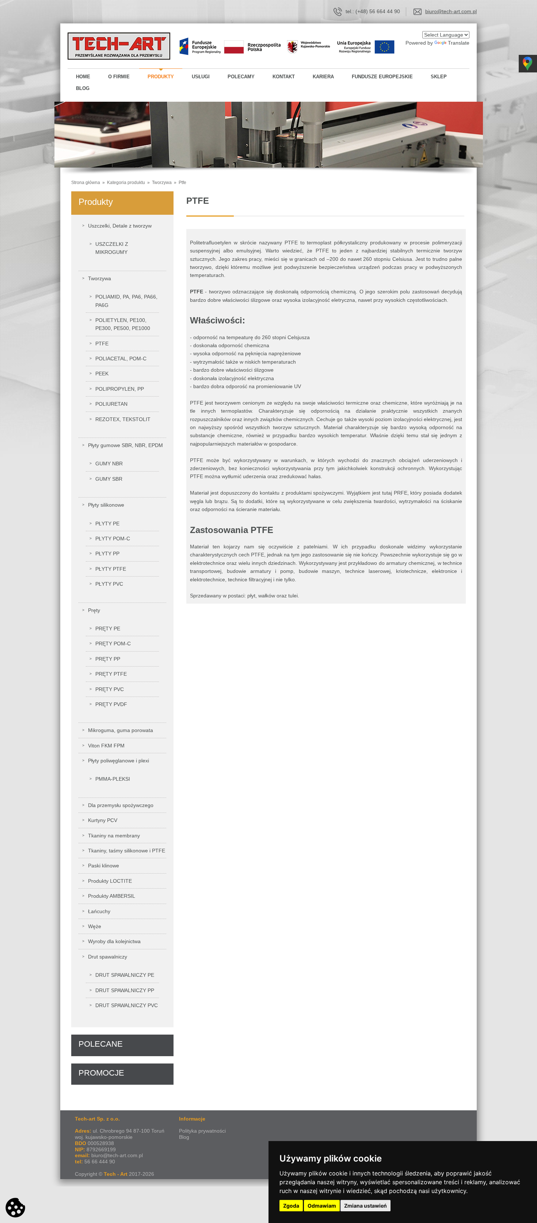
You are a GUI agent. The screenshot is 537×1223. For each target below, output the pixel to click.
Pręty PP (107, 659)
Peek (101, 373)
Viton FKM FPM (106, 746)
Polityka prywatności (202, 1131)
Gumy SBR (108, 479)
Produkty (161, 76)
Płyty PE (107, 523)
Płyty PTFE (110, 569)
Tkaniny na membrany (114, 836)
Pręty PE (107, 628)
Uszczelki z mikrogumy (111, 248)
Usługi (201, 76)
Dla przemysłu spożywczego (120, 805)
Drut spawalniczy (107, 957)
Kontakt (284, 76)
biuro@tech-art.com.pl (451, 11)
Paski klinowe (103, 866)
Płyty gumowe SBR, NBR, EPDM (125, 445)
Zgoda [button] (291, 1206)
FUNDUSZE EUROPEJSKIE (382, 76)
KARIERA (323, 76)
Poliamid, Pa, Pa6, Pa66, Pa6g (126, 301)
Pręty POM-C (113, 643)
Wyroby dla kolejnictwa (114, 941)
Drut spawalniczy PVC (126, 1005)
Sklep (439, 76)
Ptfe (182, 182)
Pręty (94, 610)
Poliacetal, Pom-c (120, 358)
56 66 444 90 (99, 1161)
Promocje (101, 1072)
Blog (83, 88)
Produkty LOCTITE (110, 881)
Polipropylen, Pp (119, 389)
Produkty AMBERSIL (111, 896)
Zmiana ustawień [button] (365, 1206)
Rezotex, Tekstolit (123, 419)
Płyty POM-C (112, 538)
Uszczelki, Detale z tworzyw (120, 226)
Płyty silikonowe (106, 505)
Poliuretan (111, 404)
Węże (94, 926)
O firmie (119, 76)
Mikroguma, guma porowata (120, 730)
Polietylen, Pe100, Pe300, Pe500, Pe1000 (122, 324)
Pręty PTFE (111, 674)
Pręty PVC (109, 689)
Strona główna (86, 182)
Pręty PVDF (111, 704)
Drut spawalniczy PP (124, 990)
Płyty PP (107, 553)
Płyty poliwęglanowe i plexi (118, 761)
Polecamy (241, 76)
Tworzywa (162, 182)
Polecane (101, 1043)
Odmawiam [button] (322, 1206)
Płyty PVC (109, 584)
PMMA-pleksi (112, 779)
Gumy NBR (109, 463)
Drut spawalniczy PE (124, 975)
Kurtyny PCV (102, 820)
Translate (458, 43)
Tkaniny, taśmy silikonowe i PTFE (126, 851)
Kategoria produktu (125, 182)
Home (83, 76)
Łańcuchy (99, 911)
